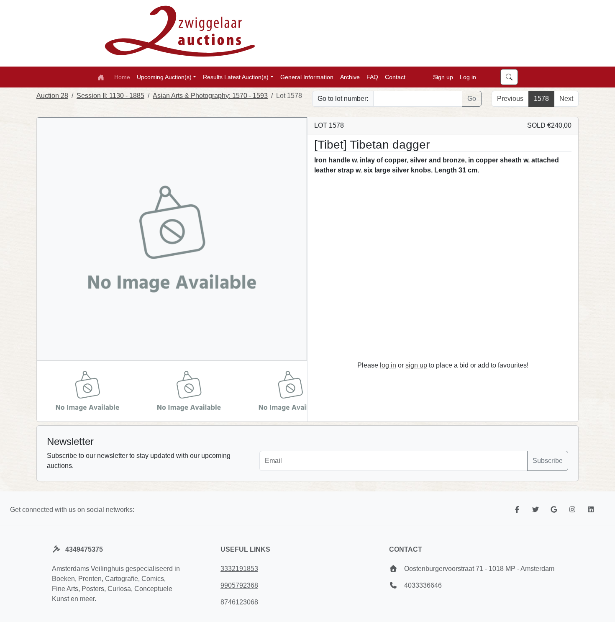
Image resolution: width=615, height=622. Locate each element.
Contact (395, 76)
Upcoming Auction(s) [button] (164, 76)
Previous (510, 98)
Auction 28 (52, 95)
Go (471, 98)
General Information (306, 76)
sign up (416, 365)
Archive (350, 76)
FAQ (372, 76)
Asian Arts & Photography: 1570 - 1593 (210, 95)
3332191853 (239, 568)
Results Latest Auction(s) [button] (236, 76)
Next (566, 98)
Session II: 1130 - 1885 (110, 95)
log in (388, 365)
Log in (468, 76)
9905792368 (239, 585)
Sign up (443, 76)
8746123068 (239, 602)
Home (122, 76)
